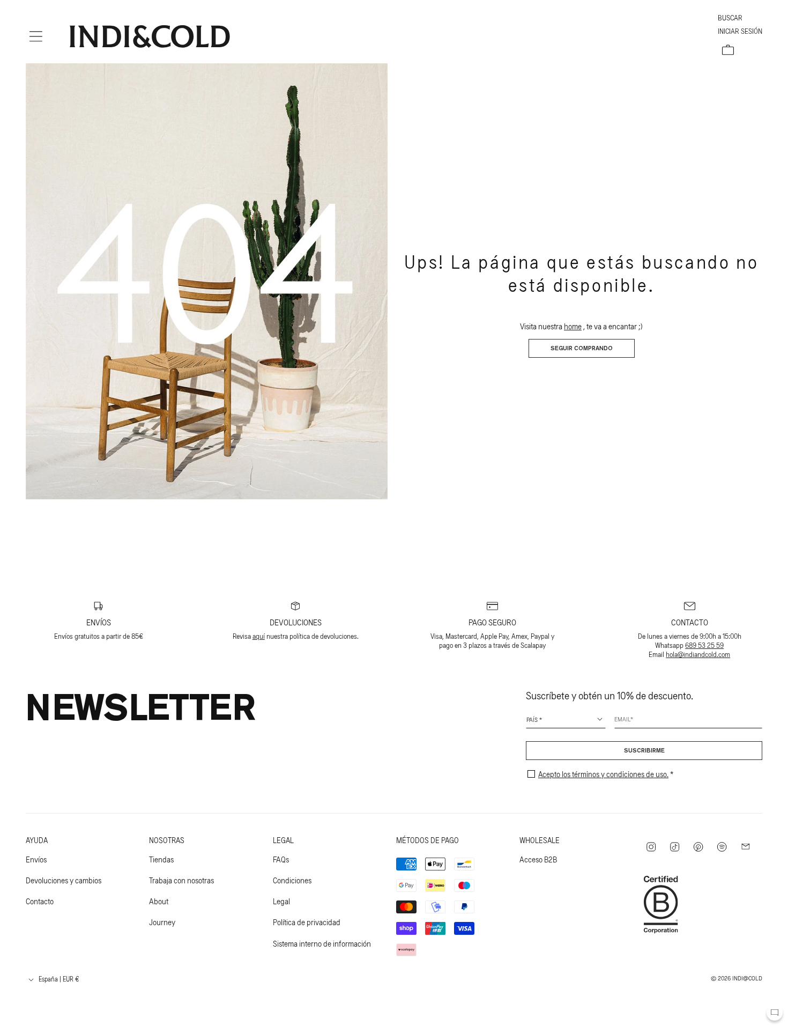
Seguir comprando (582, 348)
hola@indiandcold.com (698, 654)
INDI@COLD (747, 977)
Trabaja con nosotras (181, 880)
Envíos (36, 859)
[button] (36, 36)
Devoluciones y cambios (63, 880)
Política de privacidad (306, 922)
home (573, 326)
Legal (281, 901)
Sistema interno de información (322, 943)
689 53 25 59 (704, 644)
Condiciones (292, 880)
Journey (162, 922)
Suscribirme (644, 751)
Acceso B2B (538, 859)
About (158, 901)
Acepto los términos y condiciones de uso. (603, 774)
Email (622, 718)
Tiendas (161, 859)
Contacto (40, 901)
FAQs (281, 859)
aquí (258, 635)
